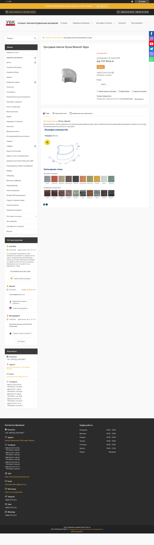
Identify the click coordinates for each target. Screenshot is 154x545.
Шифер (9, 171)
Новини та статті (13, 52)
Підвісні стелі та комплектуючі (18, 156)
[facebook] (44, 205)
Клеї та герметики (13, 107)
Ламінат (10, 141)
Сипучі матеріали (13, 190)
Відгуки (9, 231)
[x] (47, 205)
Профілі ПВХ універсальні (16, 195)
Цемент (9, 77)
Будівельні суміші (13, 82)
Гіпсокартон (11, 92)
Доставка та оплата (104, 23)
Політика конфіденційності (94, 529)
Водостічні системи (14, 151)
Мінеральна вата (13, 131)
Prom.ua (87, 527)
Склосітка (10, 87)
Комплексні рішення (14, 210)
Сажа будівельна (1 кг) (17, 294)
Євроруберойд (12, 185)
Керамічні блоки (13, 72)
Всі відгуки (21, 341)
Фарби (9, 117)
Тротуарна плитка (50, 121)
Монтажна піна (12, 112)
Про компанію (136, 23)
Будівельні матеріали (81, 23)
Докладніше (102, 6)
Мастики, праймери (14, 180)
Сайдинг (10, 146)
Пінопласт (10, 126)
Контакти (122, 23)
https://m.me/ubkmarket (14, 492)
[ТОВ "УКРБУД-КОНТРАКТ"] (10, 23)
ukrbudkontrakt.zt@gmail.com (17, 377)
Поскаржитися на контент (76, 529)
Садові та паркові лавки (15, 200)
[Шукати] (35, 38)
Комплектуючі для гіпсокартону (18, 97)
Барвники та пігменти (15, 121)
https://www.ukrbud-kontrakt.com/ (17, 477)
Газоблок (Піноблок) (14, 67)
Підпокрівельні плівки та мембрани (20, 166)
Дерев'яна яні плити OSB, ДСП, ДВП (20, 161)
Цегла (9, 62)
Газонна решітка (13, 205)
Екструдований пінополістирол (18, 136)
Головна (64, 23)
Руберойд (10, 176)
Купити (100, 67)
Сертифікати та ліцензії (15, 226)
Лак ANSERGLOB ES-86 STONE (20, 271)
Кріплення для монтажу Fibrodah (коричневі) (20, 325)
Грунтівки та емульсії (14, 102)
